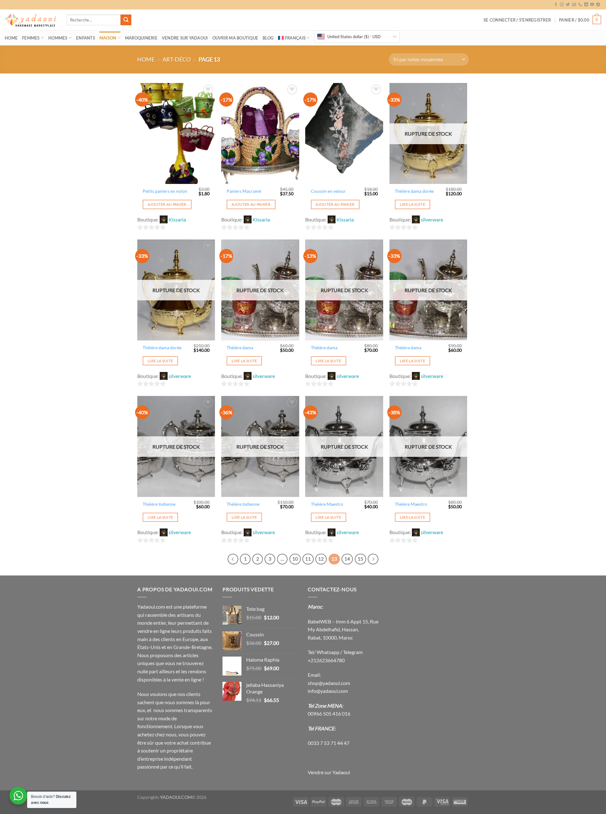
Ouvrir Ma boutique (235, 37)
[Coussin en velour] (344, 133)
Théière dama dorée (414, 191)
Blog (268, 37)
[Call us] (580, 5)
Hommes (58, 37)
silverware (432, 219)
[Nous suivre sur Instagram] (562, 5)
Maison (107, 37)
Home (11, 37)
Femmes (31, 37)
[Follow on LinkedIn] (586, 5)
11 (308, 559)
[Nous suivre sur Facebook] (556, 5)
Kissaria (177, 219)
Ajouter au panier (167, 204)
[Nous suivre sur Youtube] (592, 5)
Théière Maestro (327, 504)
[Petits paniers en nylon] (176, 133)
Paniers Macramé (244, 191)
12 (321, 559)
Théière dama (240, 347)
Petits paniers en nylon (165, 191)
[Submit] (126, 20)
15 (360, 559)
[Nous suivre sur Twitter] (568, 5)
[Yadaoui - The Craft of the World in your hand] (31, 20)
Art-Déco (177, 59)
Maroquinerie (141, 37)
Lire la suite (412, 204)
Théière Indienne (159, 504)
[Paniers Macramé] (260, 133)
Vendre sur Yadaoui (185, 37)
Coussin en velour (328, 191)
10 (295, 559)
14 (347, 559)
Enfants (85, 37)
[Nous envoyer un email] (574, 5)
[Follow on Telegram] (598, 5)
